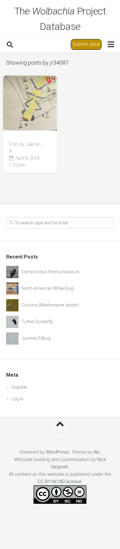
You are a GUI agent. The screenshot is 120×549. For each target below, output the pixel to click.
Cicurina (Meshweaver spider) (50, 305)
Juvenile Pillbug (36, 338)
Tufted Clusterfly (37, 321)
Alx (96, 452)
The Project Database (60, 18)
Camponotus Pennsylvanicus (50, 271)
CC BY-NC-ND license (60, 481)
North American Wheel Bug (48, 288)
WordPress (57, 452)
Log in (17, 398)
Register (19, 387)
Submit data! (86, 44)
